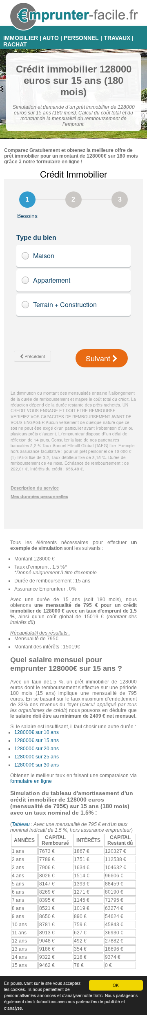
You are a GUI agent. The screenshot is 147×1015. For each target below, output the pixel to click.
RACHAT (15, 44)
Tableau (21, 824)
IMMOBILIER (20, 38)
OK (116, 985)
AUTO (50, 38)
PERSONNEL (81, 38)
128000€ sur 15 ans (36, 740)
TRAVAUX (117, 38)
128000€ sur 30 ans (36, 765)
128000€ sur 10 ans (36, 732)
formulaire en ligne (31, 781)
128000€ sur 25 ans (36, 757)
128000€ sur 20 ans (36, 748)
